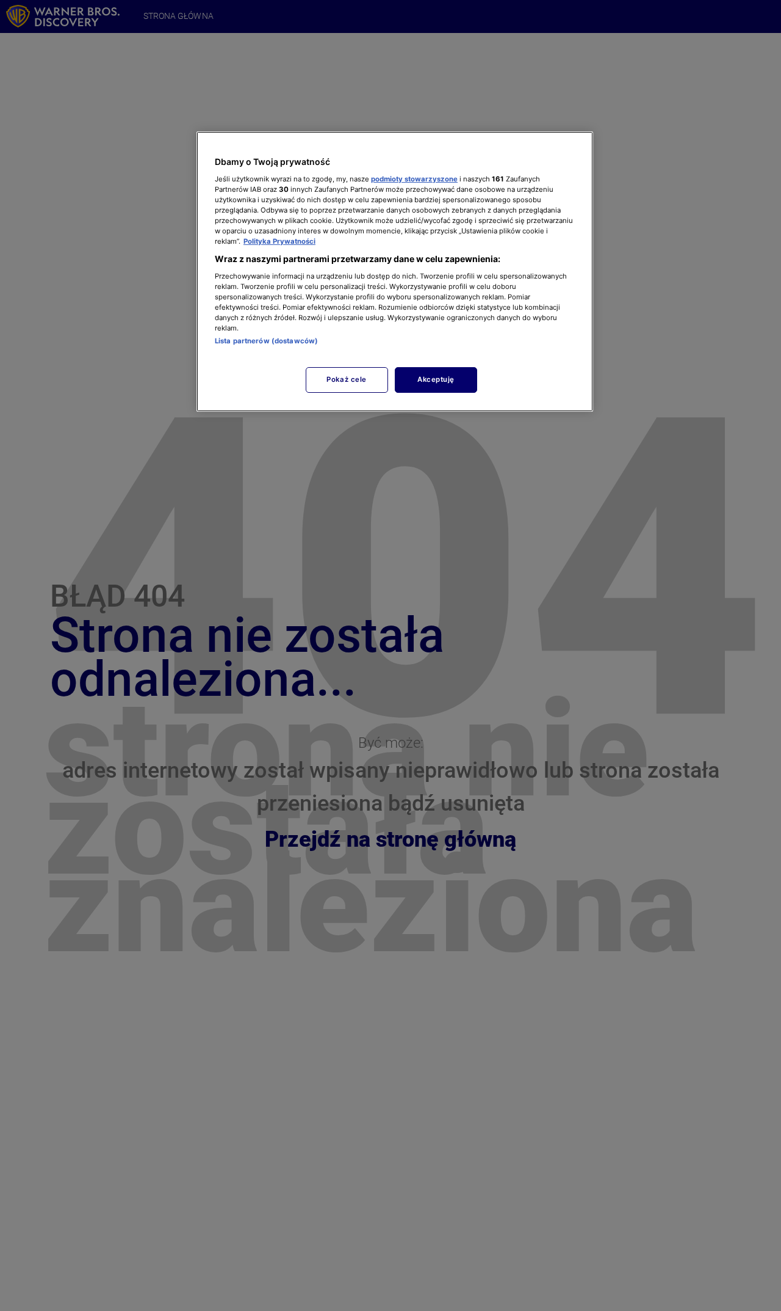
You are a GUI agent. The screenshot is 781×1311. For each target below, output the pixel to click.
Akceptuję (436, 379)
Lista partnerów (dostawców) (266, 341)
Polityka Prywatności (279, 241)
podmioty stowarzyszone (414, 178)
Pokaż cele (346, 379)
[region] (394, 271)
